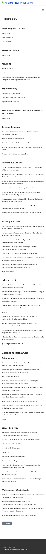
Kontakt (4, 547)
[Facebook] (36, 9)
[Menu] (43, 9)
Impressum (13, 547)
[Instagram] (39, 9)
